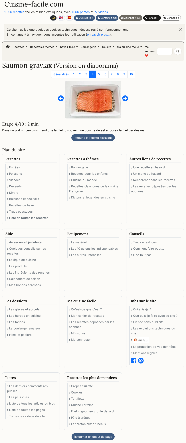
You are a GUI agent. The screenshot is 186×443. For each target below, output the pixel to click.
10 (131, 74)
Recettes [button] (19, 47)
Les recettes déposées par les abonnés (153, 188)
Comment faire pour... (148, 248)
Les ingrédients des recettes (29, 272)
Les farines (17, 322)
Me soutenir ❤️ (150, 51)
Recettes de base (21, 205)
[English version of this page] (61, 18)
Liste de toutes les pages (27, 410)
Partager (152, 17)
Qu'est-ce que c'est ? (86, 309)
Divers (13, 192)
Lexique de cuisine (22, 260)
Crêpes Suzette (82, 386)
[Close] (180, 29)
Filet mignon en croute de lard (92, 411)
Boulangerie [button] (89, 47)
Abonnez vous (132, 17)
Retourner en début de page (93, 436)
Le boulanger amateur (24, 328)
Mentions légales (145, 353)
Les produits (18, 266)
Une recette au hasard (149, 167)
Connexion (172, 17)
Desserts (15, 186)
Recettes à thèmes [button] (42, 47)
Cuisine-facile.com (33, 4)
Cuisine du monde (84, 180)
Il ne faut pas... (143, 255)
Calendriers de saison (24, 279)
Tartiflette (77, 398)
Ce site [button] (107, 47)
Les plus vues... (20, 397)
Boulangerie (79, 167)
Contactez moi (108, 17)
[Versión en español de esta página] (69, 18)
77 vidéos (101, 12)
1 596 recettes (14, 12)
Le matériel (79, 242)
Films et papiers (20, 335)
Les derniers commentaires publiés (27, 388)
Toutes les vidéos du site (27, 416)
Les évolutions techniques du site (153, 331)
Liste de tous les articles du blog (32, 403)
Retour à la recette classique (93, 138)
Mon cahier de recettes (87, 315)
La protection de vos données (154, 346)
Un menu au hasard (147, 173)
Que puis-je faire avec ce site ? (155, 315)
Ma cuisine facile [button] (128, 47)
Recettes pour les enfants (89, 173)
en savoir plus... (98, 34)
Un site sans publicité (148, 322)
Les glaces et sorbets (24, 309)
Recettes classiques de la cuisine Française (93, 188)
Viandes (15, 180)
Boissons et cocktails (24, 199)
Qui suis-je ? (85, 17)
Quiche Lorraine (82, 405)
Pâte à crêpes (80, 417)
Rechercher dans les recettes (154, 180)
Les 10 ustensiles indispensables (94, 248)
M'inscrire (78, 333)
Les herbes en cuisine (25, 315)
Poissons (15, 173)
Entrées (14, 167)
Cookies (77, 392)
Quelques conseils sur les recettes (26, 251)
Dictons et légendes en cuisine (93, 197)
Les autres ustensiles (86, 255)
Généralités (61, 74)
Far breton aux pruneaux (88, 424)
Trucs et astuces (21, 211)
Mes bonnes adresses (25, 285)
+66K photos (80, 12)
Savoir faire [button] (68, 47)
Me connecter (81, 339)
